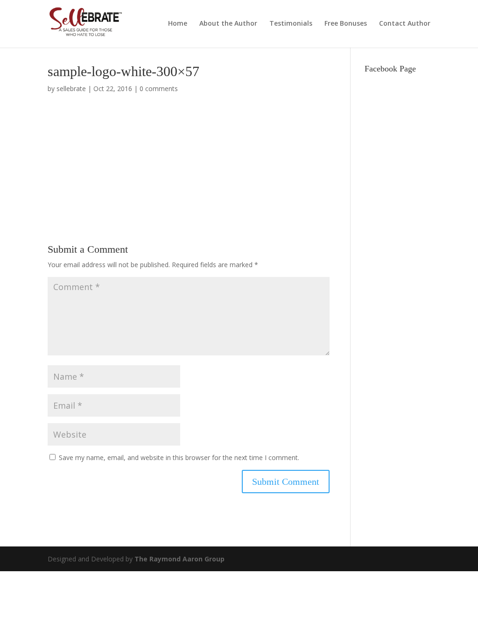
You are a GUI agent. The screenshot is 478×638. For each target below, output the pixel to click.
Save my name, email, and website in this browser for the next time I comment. (179, 457)
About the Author (228, 24)
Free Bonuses (345, 24)
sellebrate (71, 88)
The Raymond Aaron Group (179, 558)
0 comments (159, 88)
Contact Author (404, 24)
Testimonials (290, 24)
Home (177, 24)
